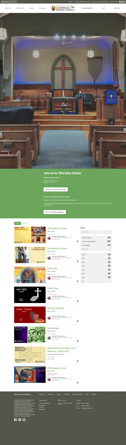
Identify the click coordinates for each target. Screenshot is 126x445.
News (31, 8)
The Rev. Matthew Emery (96, 241)
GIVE (103, 8)
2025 (96, 258)
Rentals (117, 8)
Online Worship (87, 8)
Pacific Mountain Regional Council (100, 1)
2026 (96, 254)
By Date (17, 223)
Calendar (42, 8)
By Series (25, 223)
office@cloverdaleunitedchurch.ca (87, 408)
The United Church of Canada (82, 1)
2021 (96, 273)
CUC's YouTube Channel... (55, 212)
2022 (96, 270)
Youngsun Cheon (96, 237)
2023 (96, 266)
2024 (96, 262)
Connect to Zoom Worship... (55, 189)
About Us (8, 8)
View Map (42, 409)
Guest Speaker (96, 245)
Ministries (20, 8)
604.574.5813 (114, 1)
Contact (71, 1)
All (82, 281)
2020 (96, 277)
